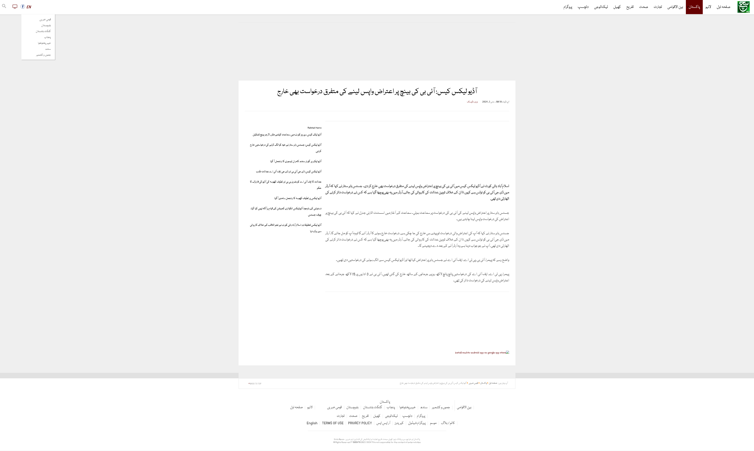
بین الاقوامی (675, 7)
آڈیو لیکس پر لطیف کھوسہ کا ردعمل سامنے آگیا (297, 198)
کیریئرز (399, 423)
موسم (433, 423)
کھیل (617, 7)
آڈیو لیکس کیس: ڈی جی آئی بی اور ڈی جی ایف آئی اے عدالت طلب (288, 172)
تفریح (630, 7)
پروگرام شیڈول (416, 423)
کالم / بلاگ (448, 423)
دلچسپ (583, 7)
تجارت (658, 7)
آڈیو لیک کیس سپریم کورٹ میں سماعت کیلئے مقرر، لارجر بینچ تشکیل (287, 135)
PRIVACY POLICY (360, 423)
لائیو (708, 7)
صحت (643, 7)
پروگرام (568, 7)
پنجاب (47, 37)
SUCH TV (357, 442)
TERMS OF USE (333, 423)
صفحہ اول (723, 7)
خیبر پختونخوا (44, 43)
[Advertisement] (377, 51)
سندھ (48, 49)
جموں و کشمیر (43, 55)
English (312, 423)
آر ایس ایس (383, 423)
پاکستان (694, 7)
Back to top (255, 383)
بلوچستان (46, 25)
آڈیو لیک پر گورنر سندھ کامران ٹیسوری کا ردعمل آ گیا (295, 161)
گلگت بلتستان (43, 31)
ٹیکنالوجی (601, 7)
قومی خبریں (45, 19)
